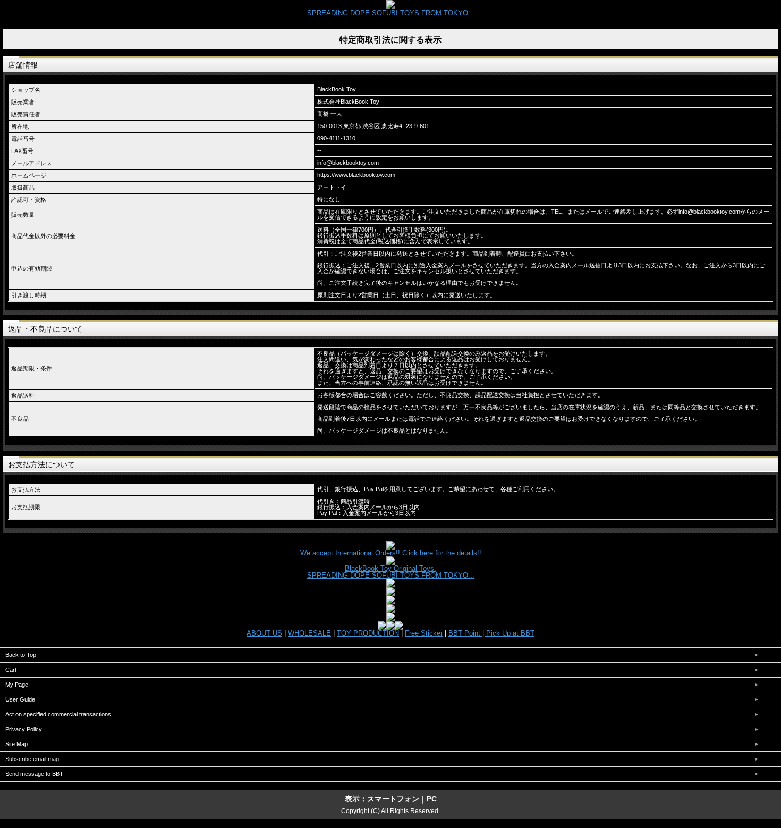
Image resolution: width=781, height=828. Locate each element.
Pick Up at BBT (510, 633)
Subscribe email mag (32, 759)
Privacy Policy (23, 729)
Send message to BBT (34, 774)
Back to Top (20, 655)
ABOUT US (264, 633)
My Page (16, 684)
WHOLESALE (309, 633)
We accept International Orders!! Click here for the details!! (390, 553)
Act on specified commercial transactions (58, 714)
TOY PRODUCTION (368, 633)
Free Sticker (424, 633)
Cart (10, 669)
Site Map (16, 744)
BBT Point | (467, 633)
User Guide (20, 699)
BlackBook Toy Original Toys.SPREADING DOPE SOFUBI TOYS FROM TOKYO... (390, 571)
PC (432, 799)
